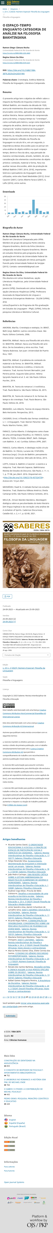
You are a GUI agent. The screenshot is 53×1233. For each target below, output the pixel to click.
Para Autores (9, 1171)
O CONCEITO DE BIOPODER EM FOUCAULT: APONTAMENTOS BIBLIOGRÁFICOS (23, 1071)
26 (41, 997)
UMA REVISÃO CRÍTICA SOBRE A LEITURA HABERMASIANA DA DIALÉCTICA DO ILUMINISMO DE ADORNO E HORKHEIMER (28, 878)
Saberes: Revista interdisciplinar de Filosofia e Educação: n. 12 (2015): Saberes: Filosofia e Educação (28, 932)
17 (16, 997)
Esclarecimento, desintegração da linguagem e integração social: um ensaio (27, 864)
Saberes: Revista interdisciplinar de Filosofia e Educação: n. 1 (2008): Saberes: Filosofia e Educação (28, 885)
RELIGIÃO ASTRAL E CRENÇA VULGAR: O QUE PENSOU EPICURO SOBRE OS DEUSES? (29, 970)
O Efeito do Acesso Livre (16, 805)
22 (30, 997)
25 (38, 997)
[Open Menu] (2, 2)
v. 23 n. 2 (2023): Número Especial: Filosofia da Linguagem (26, 11)
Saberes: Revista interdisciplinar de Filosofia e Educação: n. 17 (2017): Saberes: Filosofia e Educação (28, 855)
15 (11, 997)
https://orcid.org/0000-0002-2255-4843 (16, 53)
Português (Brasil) (17, 1126)
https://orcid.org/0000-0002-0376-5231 (16, 63)
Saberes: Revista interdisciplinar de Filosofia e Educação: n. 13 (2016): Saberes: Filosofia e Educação (28, 975)
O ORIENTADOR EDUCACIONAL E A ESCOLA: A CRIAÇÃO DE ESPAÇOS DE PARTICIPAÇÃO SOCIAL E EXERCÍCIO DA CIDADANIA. (27, 848)
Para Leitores (9, 1166)
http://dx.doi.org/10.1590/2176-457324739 (23, 477)
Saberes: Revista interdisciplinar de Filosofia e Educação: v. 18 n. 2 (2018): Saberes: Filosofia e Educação (28, 869)
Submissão (10, 1016)
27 (43, 997)
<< (4, 997)
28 (46, 997)
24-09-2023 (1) (9, 621)
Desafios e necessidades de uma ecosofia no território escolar (28, 894)
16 (14, 997)
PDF (8, 596)
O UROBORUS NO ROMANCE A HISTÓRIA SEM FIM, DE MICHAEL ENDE (25, 1080)
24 (35, 997)
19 (22, 997)
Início (5, 9)
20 (24, 997)
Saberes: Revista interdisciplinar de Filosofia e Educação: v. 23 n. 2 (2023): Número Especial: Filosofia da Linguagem (28, 960)
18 (19, 997)
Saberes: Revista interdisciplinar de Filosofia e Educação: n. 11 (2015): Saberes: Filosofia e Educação (28, 915)
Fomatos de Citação (13, 655)
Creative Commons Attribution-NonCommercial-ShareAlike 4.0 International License (24, 713)
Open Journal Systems (14, 1182)
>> (50, 997)
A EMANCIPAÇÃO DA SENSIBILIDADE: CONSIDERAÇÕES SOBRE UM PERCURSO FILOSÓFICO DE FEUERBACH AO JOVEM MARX (28, 924)
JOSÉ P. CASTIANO (26, 939)
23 (33, 997)
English (12, 1119)
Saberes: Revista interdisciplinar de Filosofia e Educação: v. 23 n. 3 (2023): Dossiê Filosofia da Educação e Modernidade (29, 900)
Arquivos (14, 9)
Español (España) (17, 1123)
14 (8, 997)
